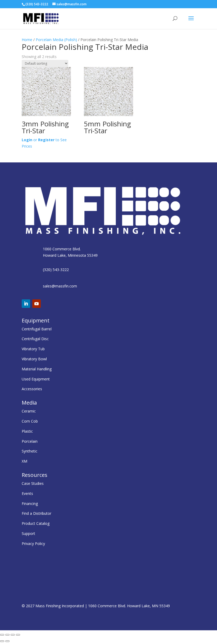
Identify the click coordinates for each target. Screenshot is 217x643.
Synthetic (29, 451)
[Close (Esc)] (18, 635)
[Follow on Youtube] (36, 303)
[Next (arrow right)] (7, 641)
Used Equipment (36, 379)
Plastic (27, 431)
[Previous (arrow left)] (2, 641)
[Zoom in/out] (2, 635)
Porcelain (30, 441)
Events (27, 493)
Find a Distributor (36, 513)
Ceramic (29, 411)
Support (28, 533)
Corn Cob (30, 421)
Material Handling (37, 368)
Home (27, 39)
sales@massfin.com (60, 286)
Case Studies (33, 483)
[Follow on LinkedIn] (26, 303)
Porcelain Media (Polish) (56, 39)
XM (24, 461)
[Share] (13, 635)
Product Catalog (35, 523)
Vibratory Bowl (34, 358)
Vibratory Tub (33, 348)
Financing (30, 503)
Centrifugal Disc (35, 338)
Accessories (32, 388)
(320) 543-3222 (56, 269)
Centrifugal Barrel (37, 328)
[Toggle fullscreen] (7, 635)
